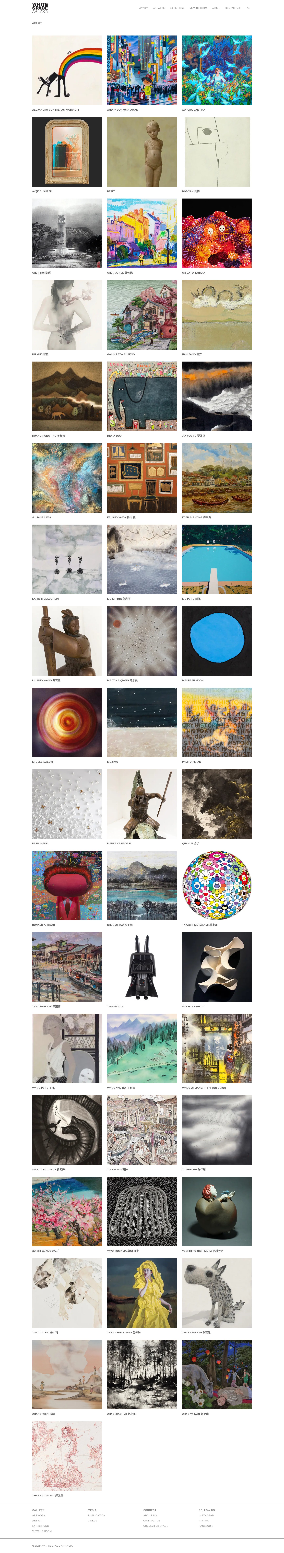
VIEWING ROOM (198, 8)
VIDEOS (92, 1520)
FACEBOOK (206, 1525)
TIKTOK (204, 1520)
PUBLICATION (96, 1515)
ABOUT (216, 8)
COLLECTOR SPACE (155, 1525)
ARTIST (143, 8)
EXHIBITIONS (177, 8)
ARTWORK (159, 8)
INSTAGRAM (206, 1515)
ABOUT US (150, 1515)
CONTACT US (232, 8)
